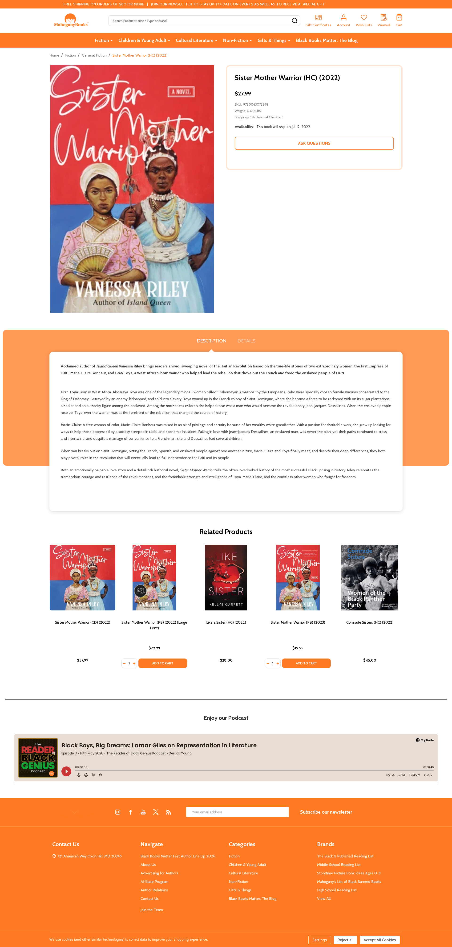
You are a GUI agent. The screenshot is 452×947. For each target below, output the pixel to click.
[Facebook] (130, 812)
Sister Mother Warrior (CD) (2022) (82, 622)
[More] (111, 40)
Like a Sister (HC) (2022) (226, 622)
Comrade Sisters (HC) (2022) (369, 622)
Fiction (102, 40)
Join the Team (152, 910)
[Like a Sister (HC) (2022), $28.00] (226, 577)
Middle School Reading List (339, 864)
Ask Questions (314, 143)
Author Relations (154, 890)
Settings (319, 940)
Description (211, 341)
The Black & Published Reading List (345, 856)
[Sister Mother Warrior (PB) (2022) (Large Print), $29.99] (154, 577)
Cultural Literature (195, 40)
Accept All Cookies (380, 940)
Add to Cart (162, 663)
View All (324, 898)
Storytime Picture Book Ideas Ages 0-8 (349, 873)
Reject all (345, 940)
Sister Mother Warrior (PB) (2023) (298, 622)
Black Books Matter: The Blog (327, 40)
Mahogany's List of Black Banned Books (349, 881)
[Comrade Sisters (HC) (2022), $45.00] (370, 577)
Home (54, 55)
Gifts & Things (272, 40)
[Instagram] (117, 812)
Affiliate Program (154, 881)
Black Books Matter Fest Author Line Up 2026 (178, 856)
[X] (155, 812)
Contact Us (150, 898)
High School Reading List (337, 890)
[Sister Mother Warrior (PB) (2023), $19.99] (298, 577)
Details (246, 341)
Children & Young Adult (142, 40)
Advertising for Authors (159, 873)
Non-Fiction (235, 40)
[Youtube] (143, 812)
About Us (148, 864)
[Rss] (168, 812)
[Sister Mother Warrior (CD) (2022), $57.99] (82, 577)
